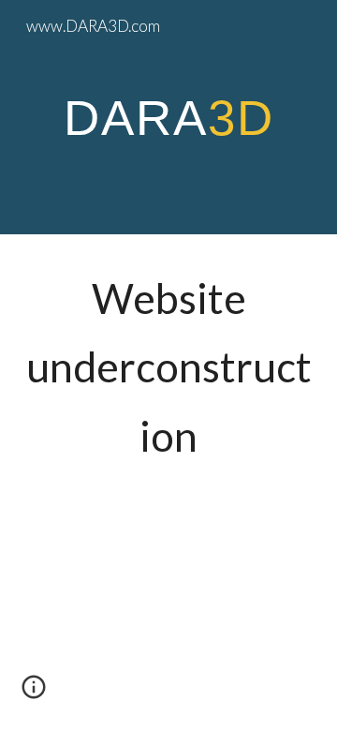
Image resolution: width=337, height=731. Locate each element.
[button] (33, 693)
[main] (168, 116)
